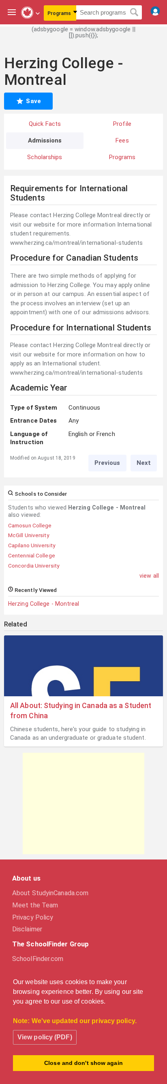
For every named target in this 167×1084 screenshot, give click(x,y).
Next (144, 462)
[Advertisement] (83, 803)
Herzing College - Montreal (43, 603)
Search (134, 12)
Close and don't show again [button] (83, 1063)
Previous (107, 462)
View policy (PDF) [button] (44, 1037)
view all (149, 575)
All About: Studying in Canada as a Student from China (80, 710)
